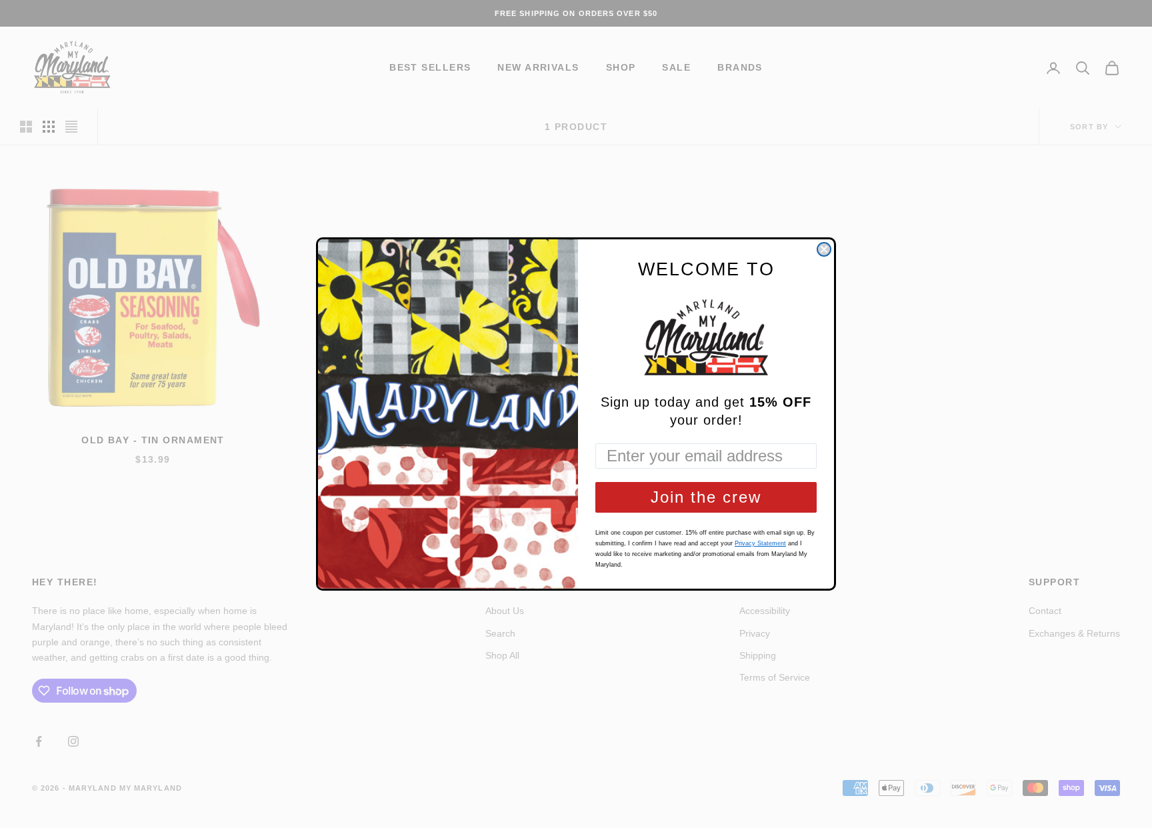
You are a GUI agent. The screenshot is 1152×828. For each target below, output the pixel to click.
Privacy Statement (760, 543)
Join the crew (706, 497)
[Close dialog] (824, 249)
